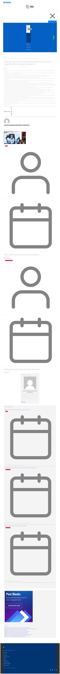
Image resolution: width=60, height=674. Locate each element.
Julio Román (6, 199)
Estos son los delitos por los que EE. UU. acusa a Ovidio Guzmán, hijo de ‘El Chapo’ (21, 254)
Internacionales (10, 260)
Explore (7, 469)
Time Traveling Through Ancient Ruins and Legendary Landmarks (15, 465)
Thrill (9, 469)
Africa (6, 411)
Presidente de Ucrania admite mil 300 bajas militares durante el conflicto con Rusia (22, 369)
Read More (6, 257)
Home (6, 54)
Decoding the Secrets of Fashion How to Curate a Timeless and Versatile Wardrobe (17, 523)
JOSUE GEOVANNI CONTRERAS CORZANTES (13, 66)
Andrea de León (6, 314)
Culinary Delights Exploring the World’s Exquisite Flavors (13, 581)
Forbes (6, 56)
